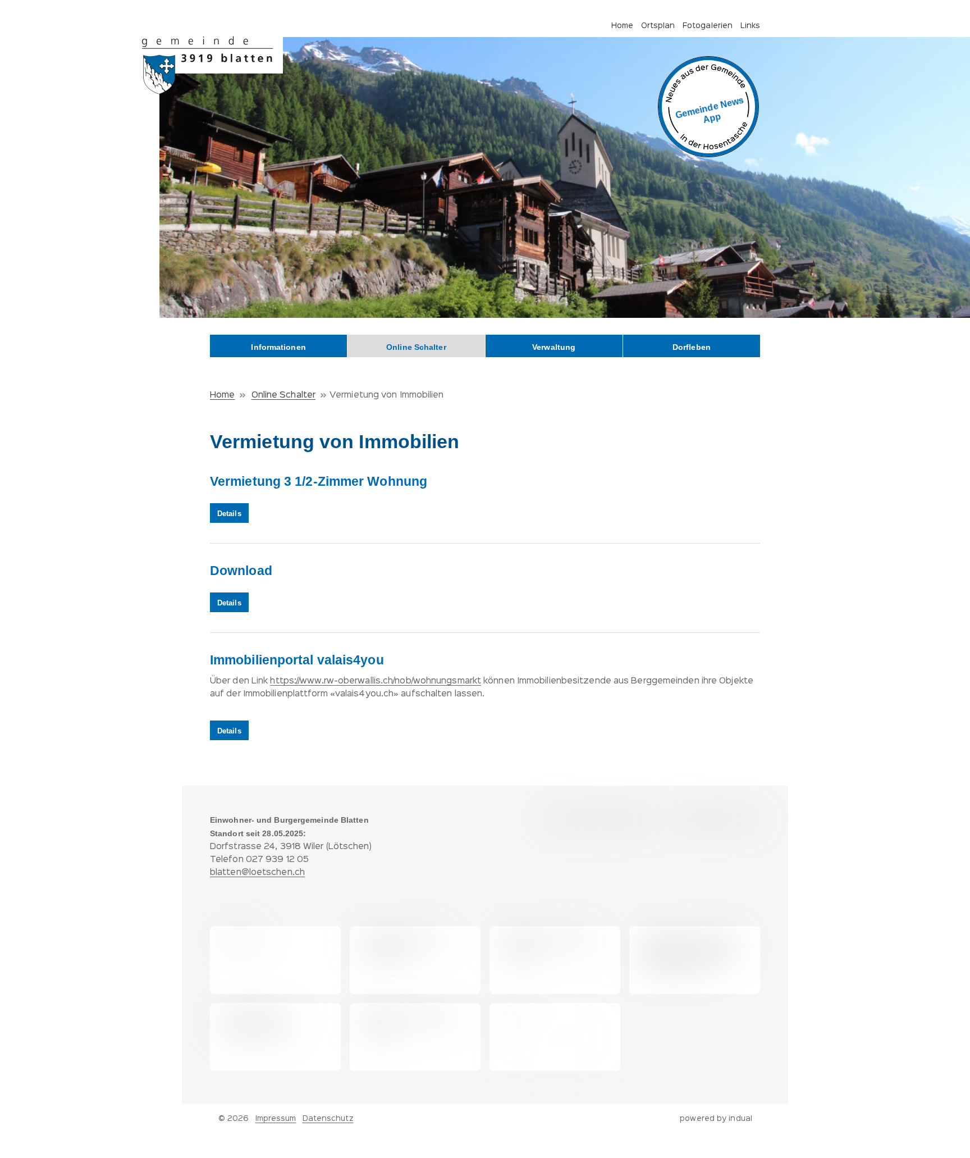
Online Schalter (283, 395)
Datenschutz (328, 1118)
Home (222, 395)
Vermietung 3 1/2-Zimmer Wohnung (318, 481)
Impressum (275, 1118)
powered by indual (716, 1118)
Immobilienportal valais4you (297, 660)
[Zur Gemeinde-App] (708, 106)
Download (241, 570)
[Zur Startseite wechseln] (212, 65)
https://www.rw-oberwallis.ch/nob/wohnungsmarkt (375, 681)
